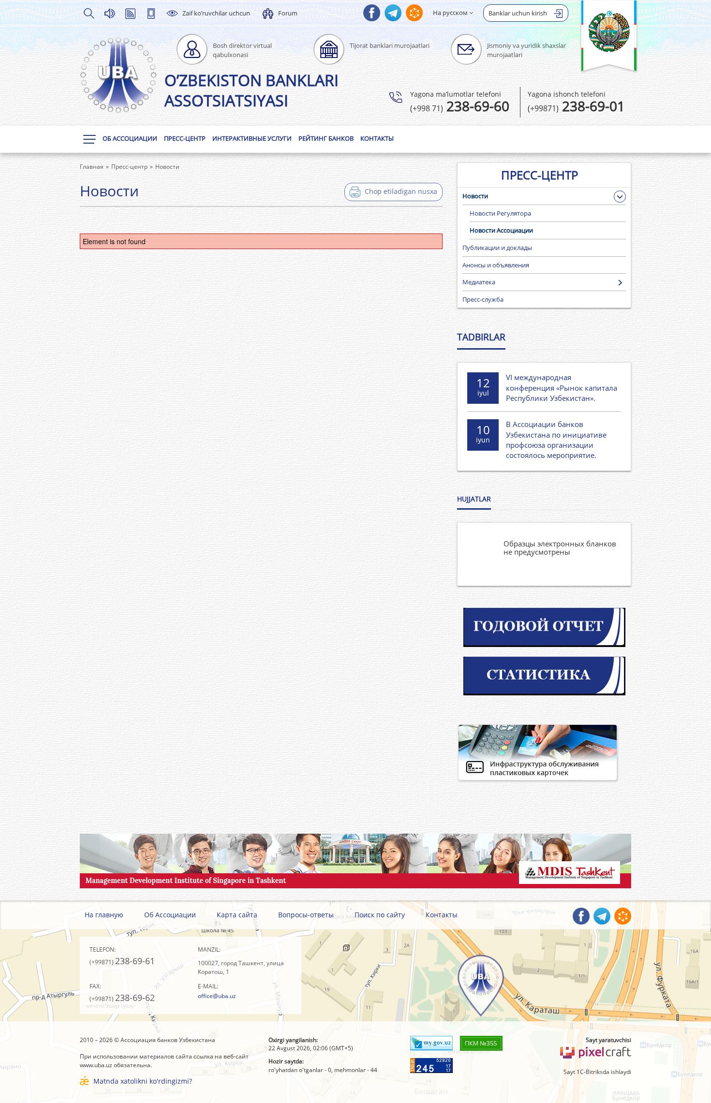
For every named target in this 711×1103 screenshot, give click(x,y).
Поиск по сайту (380, 914)
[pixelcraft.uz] (595, 1051)
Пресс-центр (185, 138)
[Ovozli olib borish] (109, 13)
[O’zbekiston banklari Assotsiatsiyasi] (118, 75)
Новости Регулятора (500, 213)
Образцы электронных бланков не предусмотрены (560, 548)
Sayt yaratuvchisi (608, 1040)
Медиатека (478, 282)
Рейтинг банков (326, 138)
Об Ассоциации (130, 138)
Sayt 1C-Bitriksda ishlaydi (597, 1072)
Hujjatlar (474, 498)
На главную (104, 914)
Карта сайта (237, 914)
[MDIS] (355, 860)
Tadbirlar (481, 337)
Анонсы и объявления (495, 265)
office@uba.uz (217, 996)
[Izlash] (88, 13)
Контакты (377, 138)
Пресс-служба (483, 299)
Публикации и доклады (497, 247)
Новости (475, 195)
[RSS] (130, 13)
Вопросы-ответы (306, 914)
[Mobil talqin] (151, 13)
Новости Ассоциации (501, 230)
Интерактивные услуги (252, 138)
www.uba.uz (96, 1065)
